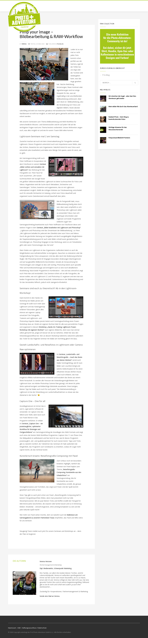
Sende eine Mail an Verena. (50, 596)
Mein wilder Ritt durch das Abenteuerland (123, 106)
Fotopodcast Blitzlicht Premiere (119, 138)
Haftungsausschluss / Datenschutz (34, 628)
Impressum (12, 628)
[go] (135, 82)
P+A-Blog (60, 44)
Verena (24, 44)
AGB (18, 628)
